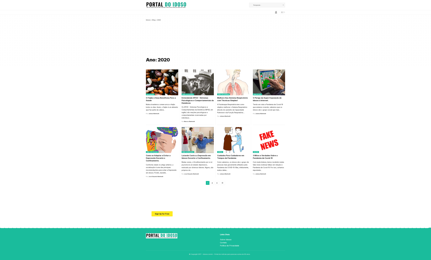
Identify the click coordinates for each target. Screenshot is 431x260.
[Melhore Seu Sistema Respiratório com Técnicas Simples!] (233, 82)
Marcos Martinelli (189, 121)
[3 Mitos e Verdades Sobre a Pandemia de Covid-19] (269, 140)
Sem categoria (187, 94)
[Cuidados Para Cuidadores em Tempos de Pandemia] (233, 140)
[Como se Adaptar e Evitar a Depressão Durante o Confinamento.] (162, 140)
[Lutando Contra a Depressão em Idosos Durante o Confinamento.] (198, 140)
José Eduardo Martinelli (155, 176)
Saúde (256, 152)
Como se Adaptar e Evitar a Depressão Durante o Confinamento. (158, 158)
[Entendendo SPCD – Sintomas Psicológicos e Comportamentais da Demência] (198, 82)
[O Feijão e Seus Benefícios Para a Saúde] (162, 82)
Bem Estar (257, 94)
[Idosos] (166, 5)
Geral (220, 152)
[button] (276, 12)
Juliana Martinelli (153, 113)
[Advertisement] (215, 39)
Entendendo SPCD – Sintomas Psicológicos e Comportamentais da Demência (198, 100)
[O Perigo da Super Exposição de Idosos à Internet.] (269, 82)
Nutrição (150, 94)
